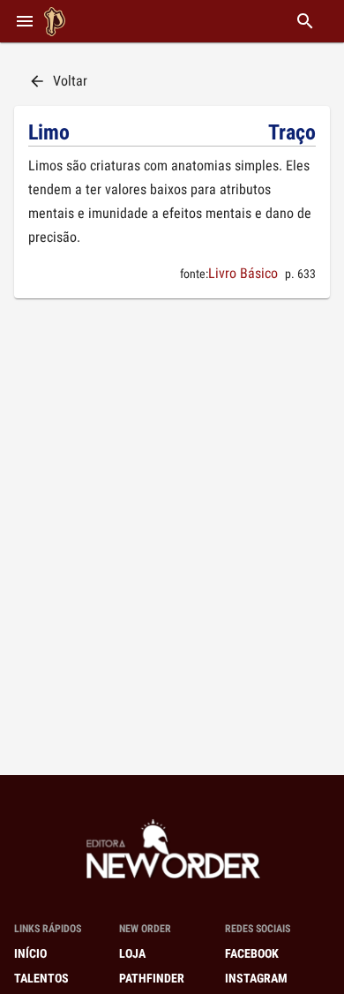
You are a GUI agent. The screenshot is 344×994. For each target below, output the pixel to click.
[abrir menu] (25, 21)
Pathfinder (151, 978)
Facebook (252, 953)
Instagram (256, 978)
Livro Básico (243, 273)
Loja (132, 953)
